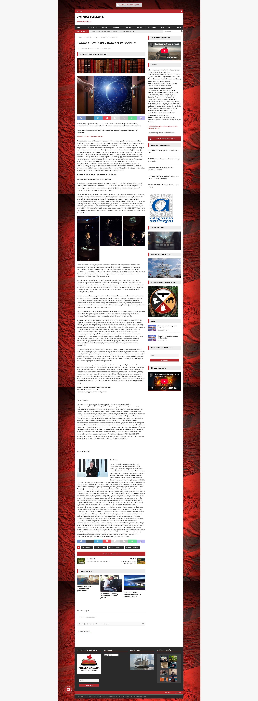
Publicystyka (165, 27)
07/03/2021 (162, 330)
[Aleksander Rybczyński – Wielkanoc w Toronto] (164, 665)
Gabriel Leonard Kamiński (156, 86)
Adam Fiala (158, 77)
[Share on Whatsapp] (132, 118)
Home (79, 27)
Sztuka (104, 27)
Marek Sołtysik (162, 104)
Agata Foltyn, (167, 77)
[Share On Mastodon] (141, 118)
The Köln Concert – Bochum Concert (90, 137)
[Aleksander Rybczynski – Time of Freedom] (172, 665)
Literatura (91, 27)
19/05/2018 (83, 49)
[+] (107, 623)
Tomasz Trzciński (132, 547)
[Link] (101, 624)
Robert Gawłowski (154, 79)
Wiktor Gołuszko (153, 81)
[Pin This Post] (107, 118)
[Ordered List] (90, 624)
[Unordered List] (93, 624)
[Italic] (82, 624)
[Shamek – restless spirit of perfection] (152, 328)
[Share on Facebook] (81, 118)
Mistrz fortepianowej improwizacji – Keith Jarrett (109, 596)
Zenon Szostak (159, 106)
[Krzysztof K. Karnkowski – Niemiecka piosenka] (164, 659)
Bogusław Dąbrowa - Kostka (165, 74)
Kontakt (128, 27)
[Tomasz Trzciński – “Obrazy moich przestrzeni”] (88, 580)
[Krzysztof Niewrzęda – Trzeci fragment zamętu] (164, 679)
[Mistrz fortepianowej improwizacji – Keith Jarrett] (111, 583)
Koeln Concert (100, 547)
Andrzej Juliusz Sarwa (163, 101)
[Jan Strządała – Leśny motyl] (173, 659)
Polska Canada (94, 49)
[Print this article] (124, 118)
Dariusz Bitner (158, 72)
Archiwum (152, 27)
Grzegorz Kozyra (159, 88)
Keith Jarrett (87, 547)
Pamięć (178, 27)
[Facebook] (181, 11)
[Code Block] (99, 624)
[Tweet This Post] (90, 118)
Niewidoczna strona (162, 38)
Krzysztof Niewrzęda (160, 92)
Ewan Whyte (161, 115)
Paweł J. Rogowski (163, 99)
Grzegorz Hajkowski (158, 83)
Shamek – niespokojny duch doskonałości (168, 337)
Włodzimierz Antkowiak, (156, 70)
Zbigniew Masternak (163, 90)
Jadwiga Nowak (173, 92)
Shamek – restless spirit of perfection (167, 327)
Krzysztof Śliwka (170, 106)
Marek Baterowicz (170, 70)
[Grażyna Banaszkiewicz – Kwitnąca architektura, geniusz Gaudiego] (173, 672)
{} (104, 623)
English (139, 27)
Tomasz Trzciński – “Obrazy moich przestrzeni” (85, 588)
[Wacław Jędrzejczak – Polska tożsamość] (164, 672)
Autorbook (177, 692)
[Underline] (84, 624)
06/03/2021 (162, 340)
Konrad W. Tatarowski (167, 108)
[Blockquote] (96, 624)
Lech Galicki (176, 77)
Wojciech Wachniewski (161, 113)
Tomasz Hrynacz (171, 83)
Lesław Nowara (153, 95)
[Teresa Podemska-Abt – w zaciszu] (173, 678)
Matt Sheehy (152, 104)
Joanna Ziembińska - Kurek (165, 119)
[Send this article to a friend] (115, 118)
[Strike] (87, 624)
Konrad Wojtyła (164, 117)
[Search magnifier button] (182, 31)
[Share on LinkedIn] (98, 118)
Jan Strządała (171, 104)
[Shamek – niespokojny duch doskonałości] (152, 338)
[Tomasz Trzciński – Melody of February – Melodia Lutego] (134, 582)
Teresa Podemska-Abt (162, 97)
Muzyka (116, 27)
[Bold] (79, 624)
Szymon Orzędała (165, 95)
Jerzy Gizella (176, 79)
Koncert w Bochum (116, 547)
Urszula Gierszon (166, 79)
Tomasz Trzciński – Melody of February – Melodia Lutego (132, 594)
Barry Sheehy (175, 101)
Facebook (79, 11)
